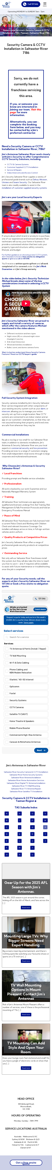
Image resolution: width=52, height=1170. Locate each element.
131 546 (26, 258)
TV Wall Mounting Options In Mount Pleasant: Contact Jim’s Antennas (26, 992)
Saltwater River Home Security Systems (26, 775)
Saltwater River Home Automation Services (26, 780)
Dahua (35, 179)
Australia (17, 1136)
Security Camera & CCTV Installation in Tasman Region (26, 799)
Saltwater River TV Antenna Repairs (26, 789)
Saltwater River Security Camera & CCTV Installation (26, 772)
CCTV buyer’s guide (28, 354)
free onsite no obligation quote (25, 585)
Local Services (17, 30)
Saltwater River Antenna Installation (26, 777)
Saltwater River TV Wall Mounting (26, 786)
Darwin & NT (25, 1148)
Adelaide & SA (20, 1142)
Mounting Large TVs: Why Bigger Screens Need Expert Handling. (26, 940)
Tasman (24, 33)
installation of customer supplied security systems (24, 188)
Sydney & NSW (18, 1139)
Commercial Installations (15, 434)
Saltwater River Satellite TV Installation (26, 791)
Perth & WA (32, 1142)
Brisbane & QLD (33, 1139)
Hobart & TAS (18, 1145)
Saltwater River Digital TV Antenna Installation (26, 783)
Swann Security (20, 182)
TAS (17, 33)
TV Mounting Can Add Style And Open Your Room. (26, 1047)
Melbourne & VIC (30, 1136)
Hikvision (43, 179)
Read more (26, 907)
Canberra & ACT (32, 1145)
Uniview (5, 182)
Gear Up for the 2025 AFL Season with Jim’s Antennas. (26, 887)
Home (6, 30)
